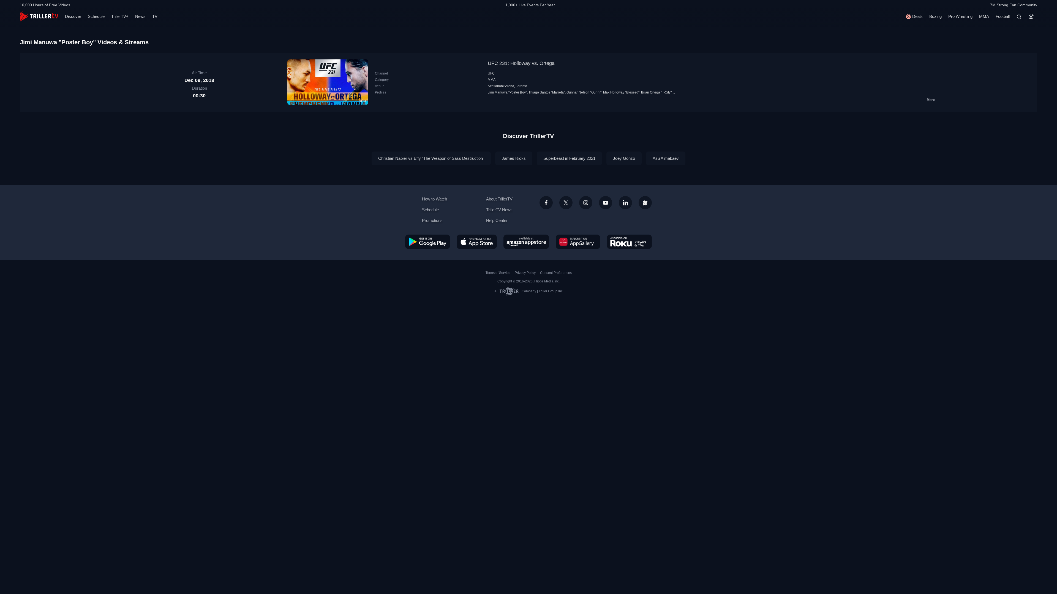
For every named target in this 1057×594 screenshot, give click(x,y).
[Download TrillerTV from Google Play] (427, 242)
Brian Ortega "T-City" (656, 92)
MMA (984, 16)
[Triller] (645, 202)
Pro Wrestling (960, 16)
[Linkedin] (625, 202)
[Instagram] (585, 202)
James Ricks (514, 158)
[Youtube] (605, 202)
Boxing (935, 16)
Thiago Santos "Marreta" (546, 92)
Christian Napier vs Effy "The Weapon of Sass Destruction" (431, 158)
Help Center (497, 220)
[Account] (1031, 17)
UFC (491, 73)
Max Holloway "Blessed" (621, 92)
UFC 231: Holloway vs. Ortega (521, 63)
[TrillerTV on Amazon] (526, 242)
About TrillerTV (499, 199)
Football (1003, 16)
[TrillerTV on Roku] (629, 242)
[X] (566, 202)
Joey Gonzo (624, 158)
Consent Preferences (556, 273)
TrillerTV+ (120, 16)
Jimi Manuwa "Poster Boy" (507, 92)
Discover (73, 16)
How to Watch (434, 199)
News (140, 16)
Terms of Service (498, 273)
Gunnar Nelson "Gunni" (583, 92)
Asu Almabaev (666, 158)
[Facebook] (546, 202)
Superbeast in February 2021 (569, 158)
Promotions (432, 220)
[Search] (1019, 17)
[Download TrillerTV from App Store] (477, 242)
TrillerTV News (499, 209)
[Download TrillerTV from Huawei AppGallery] (578, 242)
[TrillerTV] (39, 16)
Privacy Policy (525, 273)
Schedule (96, 16)
